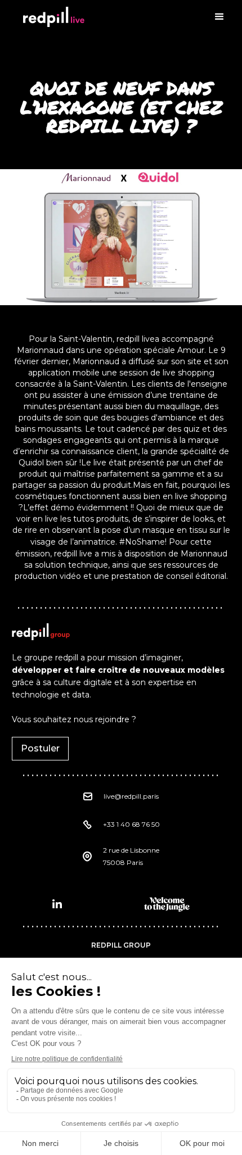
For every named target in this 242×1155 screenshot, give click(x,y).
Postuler (40, 748)
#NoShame (142, 542)
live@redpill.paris (131, 796)
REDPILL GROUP (121, 945)
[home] (51, 17)
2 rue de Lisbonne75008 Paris (131, 856)
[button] (219, 17)
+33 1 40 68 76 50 (131, 824)
